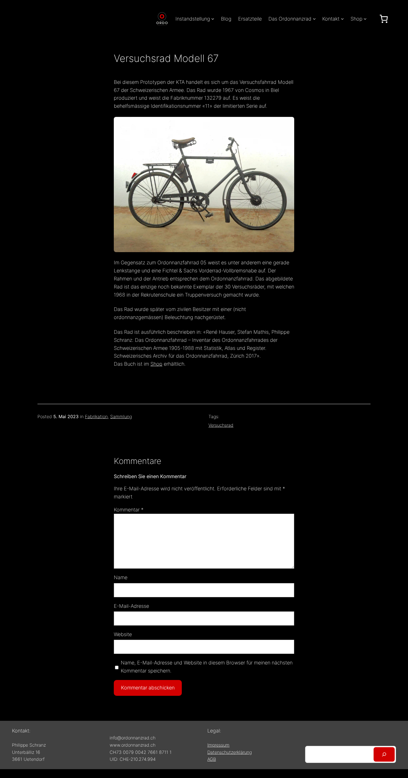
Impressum (218, 745)
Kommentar (128, 510)
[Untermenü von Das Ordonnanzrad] (314, 18)
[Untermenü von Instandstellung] (212, 18)
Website (123, 634)
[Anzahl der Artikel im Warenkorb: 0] (383, 18)
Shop (156, 364)
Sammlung (121, 416)
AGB (211, 759)
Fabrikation (96, 416)
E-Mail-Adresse (131, 606)
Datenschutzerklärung (229, 752)
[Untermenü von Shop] (365, 18)
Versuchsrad (220, 425)
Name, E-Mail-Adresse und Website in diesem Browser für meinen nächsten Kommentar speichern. (207, 667)
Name (120, 577)
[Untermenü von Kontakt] (342, 18)
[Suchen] (384, 754)
